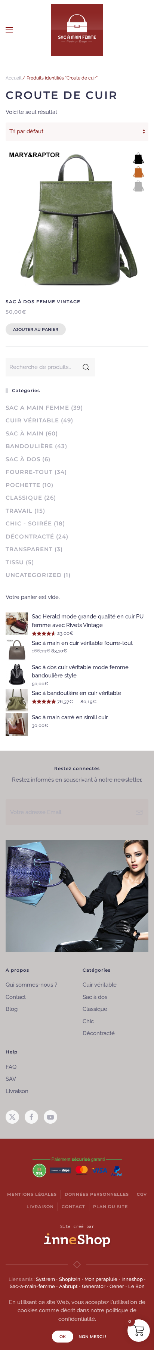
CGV (142, 1194)
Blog (12, 1009)
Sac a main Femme (37, 407)
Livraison (17, 1091)
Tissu (15, 562)
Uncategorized (34, 574)
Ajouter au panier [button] (35, 329)
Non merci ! (92, 1336)
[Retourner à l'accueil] (77, 30)
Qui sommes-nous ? (31, 984)
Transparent (29, 549)
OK (62, 1336)
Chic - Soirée (29, 523)
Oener (117, 1286)
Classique (24, 497)
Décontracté (30, 536)
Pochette (23, 484)
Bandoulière (29, 446)
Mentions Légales (32, 1194)
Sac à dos (23, 459)
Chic (88, 1021)
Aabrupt (68, 1286)
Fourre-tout (29, 471)
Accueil (13, 78)
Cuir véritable (32, 420)
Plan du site (110, 1206)
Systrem (45, 1279)
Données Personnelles (97, 1194)
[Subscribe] (139, 812)
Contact (16, 997)
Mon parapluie (100, 1279)
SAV (11, 1079)
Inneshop (132, 1279)
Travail (19, 510)
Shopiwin (69, 1279)
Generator (93, 1286)
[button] (9, 30)
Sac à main (25, 433)
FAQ (11, 1067)
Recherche (86, 367)
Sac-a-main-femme (32, 1286)
